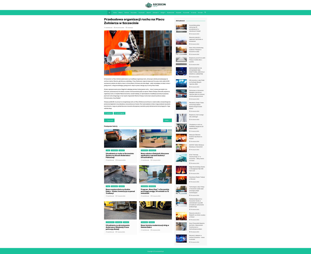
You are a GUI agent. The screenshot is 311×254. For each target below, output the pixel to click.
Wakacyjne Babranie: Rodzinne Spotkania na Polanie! (195, 136)
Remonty (121, 150)
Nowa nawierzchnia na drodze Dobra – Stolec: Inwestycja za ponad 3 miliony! (120, 191)
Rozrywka (133, 12)
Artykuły (193, 12)
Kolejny (167, 120)
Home (115, 12)
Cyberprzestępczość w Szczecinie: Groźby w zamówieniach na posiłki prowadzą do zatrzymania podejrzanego (196, 202)
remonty (109, 113)
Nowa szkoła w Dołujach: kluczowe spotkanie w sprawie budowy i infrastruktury (155, 155)
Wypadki (178, 12)
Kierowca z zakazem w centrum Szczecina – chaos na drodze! (197, 237)
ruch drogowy (120, 113)
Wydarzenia (170, 12)
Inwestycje (130, 27)
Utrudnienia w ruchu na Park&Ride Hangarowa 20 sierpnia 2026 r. (196, 126)
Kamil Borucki (109, 27)
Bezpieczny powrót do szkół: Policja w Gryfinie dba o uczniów (197, 59)
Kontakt (200, 12)
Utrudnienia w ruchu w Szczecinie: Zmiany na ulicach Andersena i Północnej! (120, 155)
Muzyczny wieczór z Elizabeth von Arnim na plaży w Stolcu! (197, 215)
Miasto (121, 12)
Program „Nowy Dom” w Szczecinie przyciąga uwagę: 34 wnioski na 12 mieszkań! (155, 191)
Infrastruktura (110, 222)
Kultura (127, 12)
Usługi (162, 12)
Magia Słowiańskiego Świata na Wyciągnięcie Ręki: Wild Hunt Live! (197, 168)
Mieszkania (152, 186)
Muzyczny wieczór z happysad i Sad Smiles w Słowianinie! (196, 39)
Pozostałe (186, 12)
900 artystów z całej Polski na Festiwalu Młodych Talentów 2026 (196, 82)
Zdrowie (155, 12)
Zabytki (148, 12)
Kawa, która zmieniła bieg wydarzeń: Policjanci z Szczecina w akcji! (196, 49)
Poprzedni (110, 120)
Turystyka (141, 12)
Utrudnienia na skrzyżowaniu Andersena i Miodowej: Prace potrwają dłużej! (118, 227)
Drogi (108, 150)
